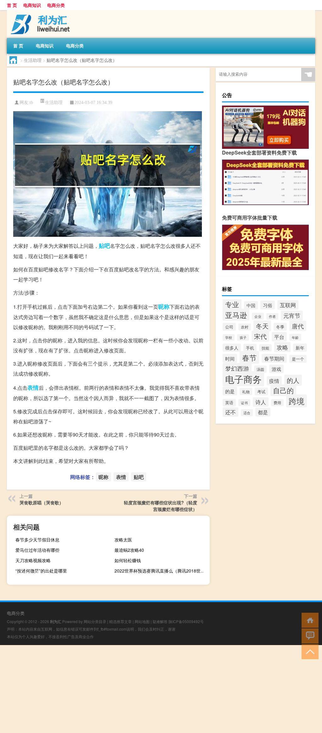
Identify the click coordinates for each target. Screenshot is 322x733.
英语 (229, 402)
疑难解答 (160, 621)
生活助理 (33, 60)
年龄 (295, 337)
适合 (246, 412)
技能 (265, 347)
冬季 (280, 327)
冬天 (262, 325)
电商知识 (32, 5)
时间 (230, 358)
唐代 (298, 326)
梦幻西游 (237, 368)
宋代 (260, 336)
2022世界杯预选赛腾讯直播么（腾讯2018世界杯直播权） (161, 570)
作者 (272, 316)
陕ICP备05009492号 (186, 621)
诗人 (260, 402)
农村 (244, 326)
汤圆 (260, 369)
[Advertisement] (161, 689)
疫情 (274, 380)
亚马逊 (236, 315)
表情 (33, 387)
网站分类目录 (95, 621)
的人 (293, 380)
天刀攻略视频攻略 (33, 560)
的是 (230, 391)
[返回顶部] (309, 651)
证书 (244, 402)
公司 (229, 327)
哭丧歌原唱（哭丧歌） (41, 502)
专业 (232, 304)
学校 (228, 337)
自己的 (283, 390)
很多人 (231, 348)
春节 (249, 357)
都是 (263, 412)
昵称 (163, 306)
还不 (230, 412)
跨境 (296, 400)
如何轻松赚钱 (127, 560)
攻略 (282, 347)
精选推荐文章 (120, 621)
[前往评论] (309, 635)
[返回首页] (309, 620)
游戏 (276, 369)
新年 (300, 348)
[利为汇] (40, 12)
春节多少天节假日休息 (37, 539)
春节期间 (274, 358)
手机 (250, 348)
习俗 (267, 304)
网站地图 (142, 621)
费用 (277, 402)
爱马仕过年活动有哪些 (37, 550)
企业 (257, 316)
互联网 (288, 305)
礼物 (246, 391)
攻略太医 (123, 539)
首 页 (12, 5)
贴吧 (104, 246)
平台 (279, 336)
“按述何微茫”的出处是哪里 (41, 570)
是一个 (298, 359)
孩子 (243, 337)
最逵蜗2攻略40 (129, 550)
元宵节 (291, 315)
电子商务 (243, 378)
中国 (251, 305)
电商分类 (56, 5)
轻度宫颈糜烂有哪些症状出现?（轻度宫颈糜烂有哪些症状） (160, 505)
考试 (261, 391)
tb (31, 102)
